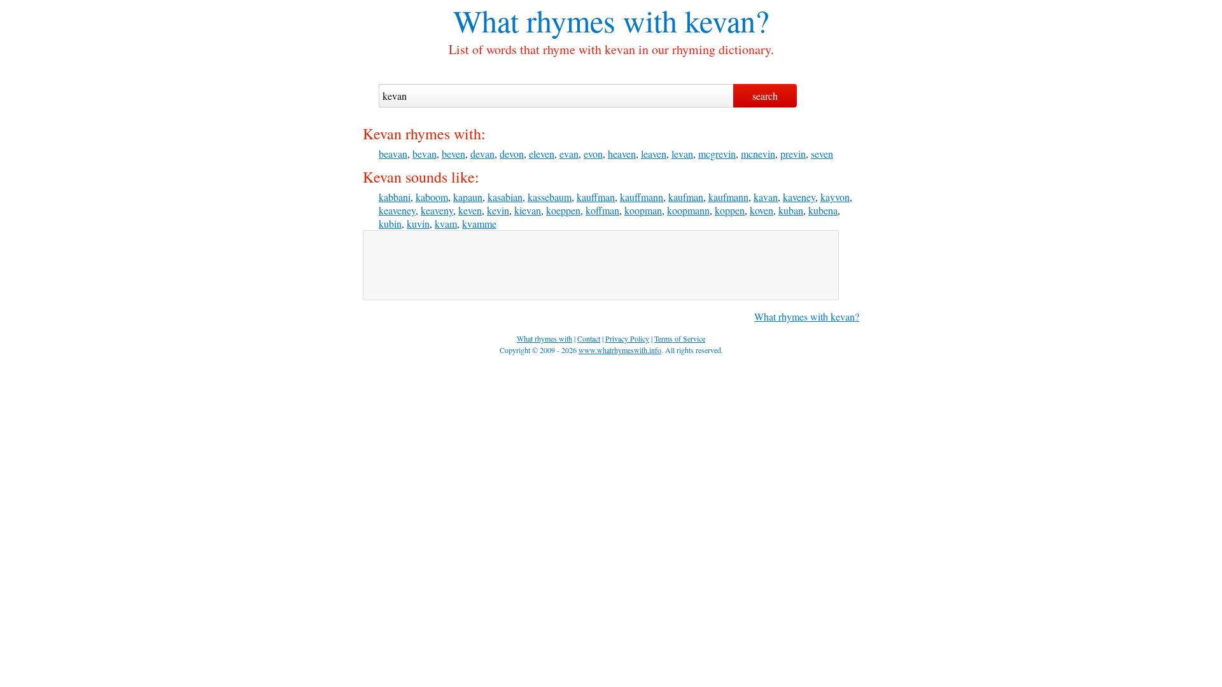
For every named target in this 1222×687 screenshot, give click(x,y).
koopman (643, 210)
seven (822, 153)
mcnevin (758, 153)
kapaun (467, 197)
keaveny (437, 210)
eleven (541, 153)
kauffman (596, 197)
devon (512, 153)
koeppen (563, 210)
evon (593, 153)
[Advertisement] (600, 265)
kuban (790, 210)
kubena (823, 210)
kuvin (418, 223)
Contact (588, 338)
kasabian (505, 197)
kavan (766, 197)
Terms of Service (679, 338)
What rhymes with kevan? (806, 316)
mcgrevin (717, 153)
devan (482, 153)
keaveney (397, 210)
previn (793, 153)
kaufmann (728, 197)
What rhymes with (565, 20)
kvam (446, 223)
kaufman (685, 197)
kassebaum (550, 197)
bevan (424, 153)
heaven (622, 153)
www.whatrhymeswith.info (620, 350)
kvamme (479, 223)
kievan (527, 210)
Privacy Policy (627, 338)
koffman (602, 210)
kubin (390, 223)
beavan (393, 153)
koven (761, 210)
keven (470, 210)
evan (569, 153)
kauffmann (641, 197)
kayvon (835, 197)
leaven (653, 153)
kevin (498, 210)
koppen (730, 210)
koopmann (688, 210)
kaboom (432, 197)
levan (682, 153)
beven (453, 153)
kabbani (395, 197)
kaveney (799, 197)
